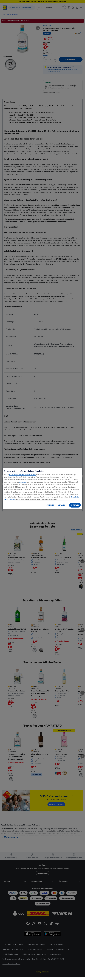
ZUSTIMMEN (75, 505)
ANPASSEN (61, 505)
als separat (22, 482)
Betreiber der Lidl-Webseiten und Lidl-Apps (22, 475)
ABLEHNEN (50, 505)
